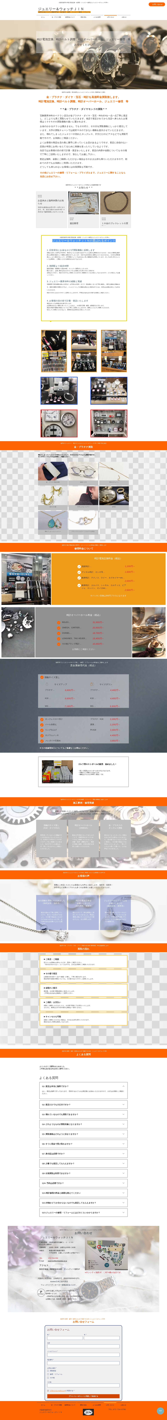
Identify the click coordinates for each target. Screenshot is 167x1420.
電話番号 (50, 1359)
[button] (53, 473)
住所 (48, 1343)
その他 (49, 1382)
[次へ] (156, 55)
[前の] (11, 55)
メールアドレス (52, 1351)
